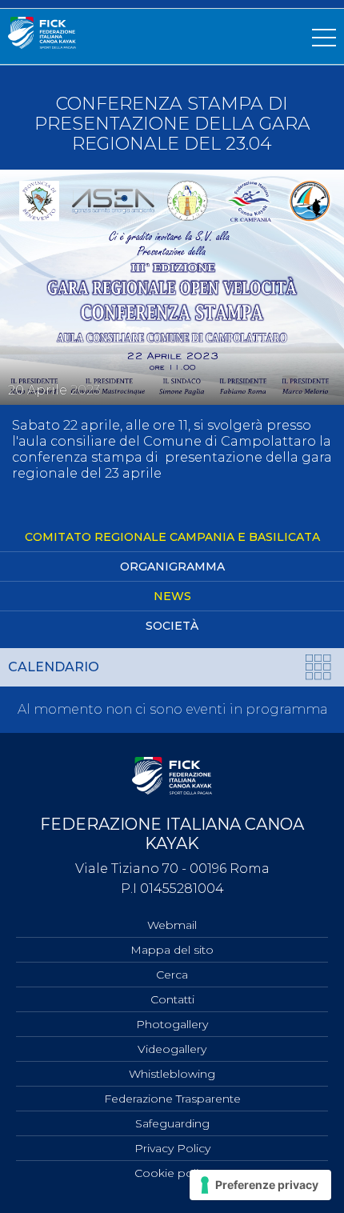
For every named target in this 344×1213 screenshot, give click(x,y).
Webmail (172, 925)
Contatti (172, 999)
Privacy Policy (172, 1148)
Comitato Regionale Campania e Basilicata (172, 537)
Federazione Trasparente (172, 1098)
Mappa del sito (172, 950)
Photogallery (172, 1024)
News (172, 596)
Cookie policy (172, 1173)
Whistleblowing (172, 1074)
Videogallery (172, 1049)
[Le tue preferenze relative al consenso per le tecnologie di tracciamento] (260, 1185)
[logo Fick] (42, 44)
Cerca (172, 974)
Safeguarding (172, 1123)
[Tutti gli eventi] (319, 670)
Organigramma (172, 566)
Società (172, 626)
